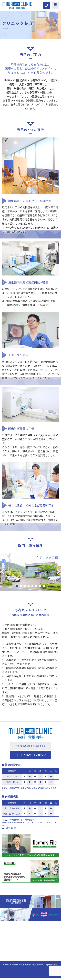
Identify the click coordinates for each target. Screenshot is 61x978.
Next (57, 571)
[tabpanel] (30, 572)
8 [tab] (44, 586)
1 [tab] (17, 586)
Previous (3, 571)
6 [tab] (36, 586)
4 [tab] (28, 586)
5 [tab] (32, 586)
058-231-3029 (30, 755)
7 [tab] (40, 586)
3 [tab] (25, 586)
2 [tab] (21, 586)
